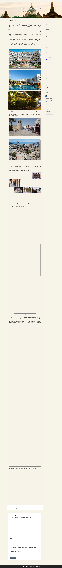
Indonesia (47, 80)
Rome (46, 68)
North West (47, 115)
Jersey (46, 64)
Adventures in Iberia (48, 57)
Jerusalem (47, 47)
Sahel (46, 31)
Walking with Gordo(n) (48, 109)
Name (11, 533)
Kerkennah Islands (48, 34)
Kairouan (47, 29)
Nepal (46, 85)
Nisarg (39, 566)
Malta (46, 66)
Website (11, 542)
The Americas (47, 71)
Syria (46, 52)
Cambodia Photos (48, 111)
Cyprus (46, 61)
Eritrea (46, 43)
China (46, 76)
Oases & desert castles (49, 98)
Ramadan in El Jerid (48, 22)
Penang (47, 87)
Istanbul (47, 45)
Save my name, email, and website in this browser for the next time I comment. (23, 547)
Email (11, 538)
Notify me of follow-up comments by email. (17, 551)
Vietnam (47, 92)
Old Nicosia (47, 113)
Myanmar (47, 83)
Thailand (47, 90)
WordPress (33, 566)
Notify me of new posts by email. (15, 554)
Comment (12, 519)
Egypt (46, 42)
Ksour (46, 24)
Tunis (46, 36)
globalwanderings (11, 1)
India (46, 78)
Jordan (46, 49)
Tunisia (46, 54)
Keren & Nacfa (47, 120)
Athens (47, 59)
